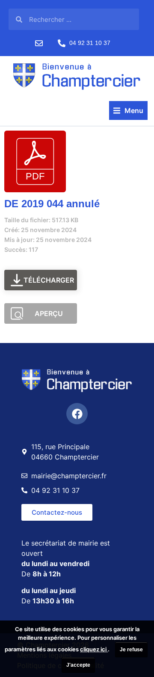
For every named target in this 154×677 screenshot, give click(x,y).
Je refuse (131, 650)
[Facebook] (77, 413)
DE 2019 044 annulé (52, 203)
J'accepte (78, 665)
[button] (128, 110)
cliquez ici (94, 649)
